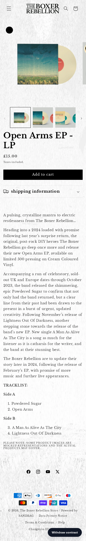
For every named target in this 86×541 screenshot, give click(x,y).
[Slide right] (81, 118)
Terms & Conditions (39, 522)
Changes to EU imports (45, 529)
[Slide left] (4, 118)
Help (61, 522)
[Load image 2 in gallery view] (43, 117)
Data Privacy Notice (53, 515)
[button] (9, 8)
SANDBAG (26, 515)
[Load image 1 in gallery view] (20, 117)
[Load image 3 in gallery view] (65, 117)
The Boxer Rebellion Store (39, 510)
